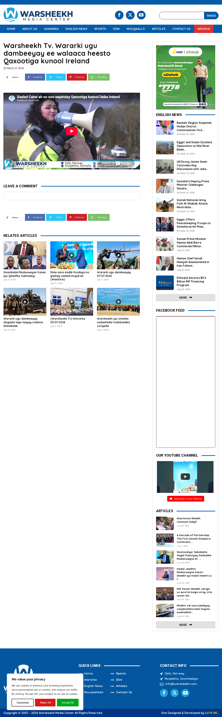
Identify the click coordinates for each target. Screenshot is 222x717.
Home (88, 673)
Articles (121, 686)
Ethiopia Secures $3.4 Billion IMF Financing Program (191, 281)
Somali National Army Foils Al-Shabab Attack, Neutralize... (192, 203)
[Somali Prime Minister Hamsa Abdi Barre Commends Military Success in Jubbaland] (165, 244)
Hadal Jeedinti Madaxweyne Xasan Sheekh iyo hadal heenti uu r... (194, 574)
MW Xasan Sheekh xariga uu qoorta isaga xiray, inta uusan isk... (194, 592)
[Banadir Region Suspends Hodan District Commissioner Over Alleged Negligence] (165, 127)
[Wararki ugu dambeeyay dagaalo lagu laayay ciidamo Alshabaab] (24, 302)
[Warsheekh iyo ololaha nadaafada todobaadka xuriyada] (118, 302)
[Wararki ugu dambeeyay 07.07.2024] (118, 255)
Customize (23, 702)
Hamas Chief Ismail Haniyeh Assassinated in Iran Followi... (193, 262)
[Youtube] (141, 15)
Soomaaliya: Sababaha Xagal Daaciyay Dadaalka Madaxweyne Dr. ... (194, 555)
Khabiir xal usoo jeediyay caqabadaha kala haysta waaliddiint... (193, 609)
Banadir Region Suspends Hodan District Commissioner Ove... (194, 126)
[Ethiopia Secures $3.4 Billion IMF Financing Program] (165, 283)
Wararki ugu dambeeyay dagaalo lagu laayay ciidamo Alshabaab (23, 322)
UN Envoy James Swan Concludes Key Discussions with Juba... (192, 165)
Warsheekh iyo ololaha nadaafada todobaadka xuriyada (113, 322)
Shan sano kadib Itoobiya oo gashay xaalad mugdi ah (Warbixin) (69, 275)
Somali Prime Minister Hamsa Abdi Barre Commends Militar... (191, 242)
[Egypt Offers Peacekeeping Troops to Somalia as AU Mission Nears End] (165, 224)
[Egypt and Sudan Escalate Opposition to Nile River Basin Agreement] (165, 147)
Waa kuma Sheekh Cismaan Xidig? (189, 520)
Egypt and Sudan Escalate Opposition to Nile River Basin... (194, 145)
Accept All (68, 702)
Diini (119, 679)
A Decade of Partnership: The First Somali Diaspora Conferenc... (194, 538)
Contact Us (124, 692)
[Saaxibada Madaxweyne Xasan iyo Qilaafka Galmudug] (24, 255)
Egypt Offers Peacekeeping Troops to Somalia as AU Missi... (194, 223)
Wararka (90, 679)
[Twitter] (130, 15)
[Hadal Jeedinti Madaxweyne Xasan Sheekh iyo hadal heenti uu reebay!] (165, 574)
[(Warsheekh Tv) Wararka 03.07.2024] (71, 302)
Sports (121, 673)
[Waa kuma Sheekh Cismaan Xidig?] (165, 523)
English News (93, 686)
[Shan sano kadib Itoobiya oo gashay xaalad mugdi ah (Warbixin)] (71, 255)
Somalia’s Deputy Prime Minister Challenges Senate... (193, 185)
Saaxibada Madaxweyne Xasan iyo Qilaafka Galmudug (24, 274)
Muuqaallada (93, 692)
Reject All (45, 702)
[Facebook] (119, 15)
